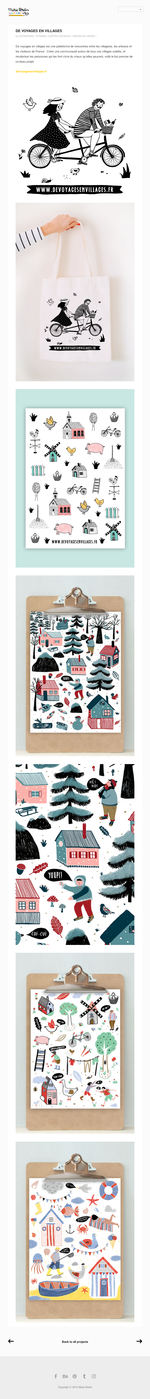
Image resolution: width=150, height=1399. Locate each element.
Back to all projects (75, 1342)
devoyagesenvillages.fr (31, 71)
